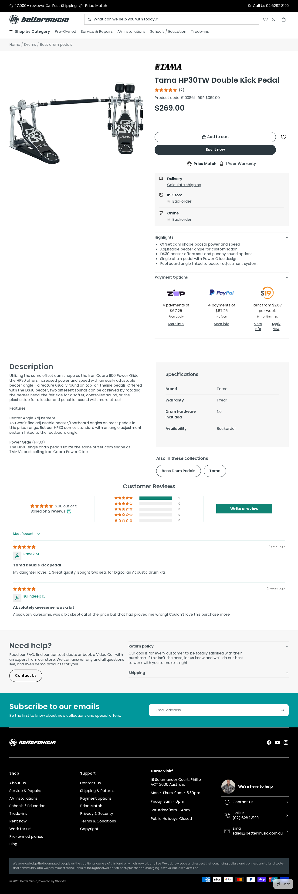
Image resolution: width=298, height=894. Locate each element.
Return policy (141, 646)
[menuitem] (29, 31)
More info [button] (176, 324)
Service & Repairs (25, 790)
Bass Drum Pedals (178, 470)
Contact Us (26, 675)
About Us (17, 783)
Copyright (89, 829)
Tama (214, 470)
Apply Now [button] (276, 326)
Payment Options (171, 277)
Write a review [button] (244, 508)
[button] (284, 137)
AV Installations (23, 798)
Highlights (164, 237)
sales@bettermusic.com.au (258, 833)
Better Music (28, 881)
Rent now (18, 821)
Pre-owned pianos (26, 836)
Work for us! (20, 829)
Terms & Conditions (98, 821)
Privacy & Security (96, 813)
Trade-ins (18, 813)
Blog (13, 844)
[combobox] (172, 19)
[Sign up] (282, 710)
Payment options (96, 798)
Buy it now (215, 149)
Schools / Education (27, 806)
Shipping (137, 672)
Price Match (91, 806)
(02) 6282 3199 (246, 818)
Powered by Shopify (52, 881)
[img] (24, 547)
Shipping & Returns (97, 790)
